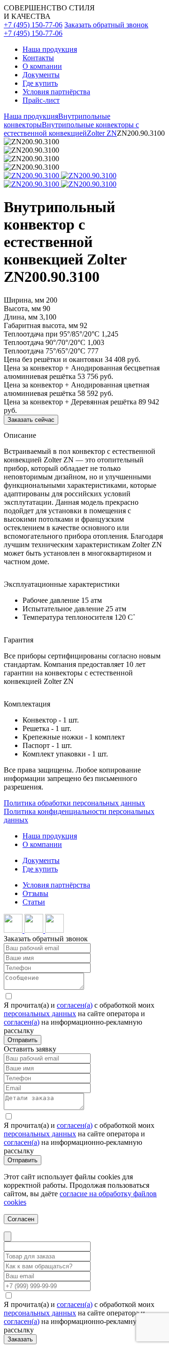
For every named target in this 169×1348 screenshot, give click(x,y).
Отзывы (35, 893)
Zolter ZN (102, 133)
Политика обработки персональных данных (74, 803)
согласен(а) (74, 1005)
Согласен (21, 1219)
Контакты (38, 58)
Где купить (40, 83)
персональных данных (40, 1014)
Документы (41, 75)
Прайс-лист (41, 100)
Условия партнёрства (56, 92)
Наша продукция (50, 49)
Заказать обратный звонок (106, 25)
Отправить (23, 1040)
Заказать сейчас (31, 419)
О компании (42, 66)
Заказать (20, 1339)
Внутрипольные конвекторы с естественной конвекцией (71, 129)
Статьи (34, 902)
